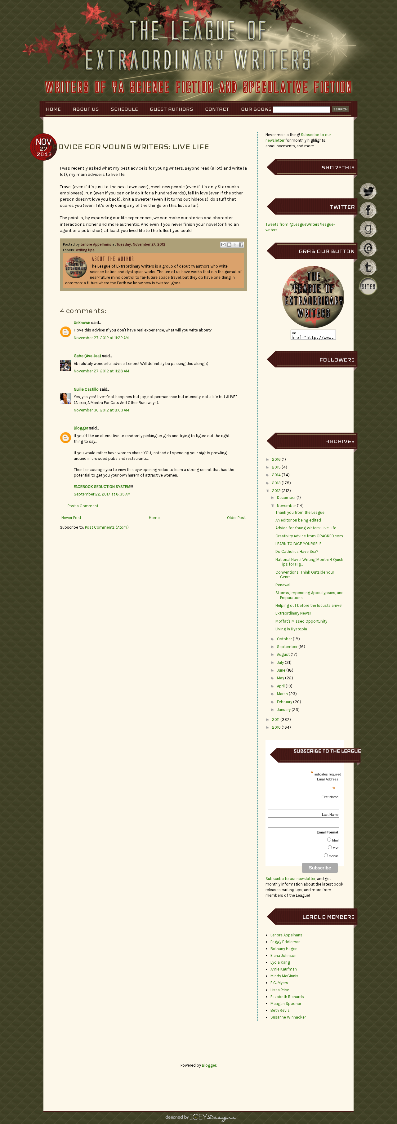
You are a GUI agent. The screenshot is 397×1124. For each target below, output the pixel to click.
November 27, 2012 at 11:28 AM (101, 371)
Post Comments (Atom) (107, 527)
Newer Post (71, 517)
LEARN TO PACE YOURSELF (298, 543)
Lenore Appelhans (96, 244)
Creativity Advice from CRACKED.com (309, 536)
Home (53, 109)
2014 (276, 475)
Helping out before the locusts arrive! (308, 605)
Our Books (256, 109)
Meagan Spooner (285, 1003)
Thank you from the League (299, 512)
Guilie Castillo (86, 389)
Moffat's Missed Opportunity (301, 621)
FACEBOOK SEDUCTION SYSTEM (102, 486)
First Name (330, 797)
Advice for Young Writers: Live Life (305, 528)
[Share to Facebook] (241, 245)
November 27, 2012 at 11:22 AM (101, 337)
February (284, 702)
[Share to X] (235, 245)
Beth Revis (280, 1010)
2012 (276, 490)
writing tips (85, 250)
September (287, 646)
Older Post (236, 517)
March (282, 693)
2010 (276, 727)
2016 (276, 459)
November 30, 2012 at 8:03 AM (101, 410)
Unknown (82, 322)
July (280, 662)
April (281, 686)
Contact (217, 109)
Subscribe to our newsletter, (291, 878)
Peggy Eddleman (285, 942)
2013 (276, 483)
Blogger (81, 428)
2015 (276, 467)
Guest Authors (171, 109)
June (281, 670)
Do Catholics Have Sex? (297, 551)
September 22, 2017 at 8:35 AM (102, 494)
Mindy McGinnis (284, 976)
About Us (86, 109)
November (286, 505)
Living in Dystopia (291, 629)
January (284, 709)
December (286, 497)
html (335, 840)
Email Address (327, 779)
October (284, 639)
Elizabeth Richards (287, 996)
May (280, 678)
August (283, 654)
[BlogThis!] (229, 245)
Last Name (330, 814)
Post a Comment (83, 506)
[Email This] (223, 245)
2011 (275, 719)
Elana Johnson (283, 955)
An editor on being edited (298, 520)
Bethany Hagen (283, 948)
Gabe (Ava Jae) (87, 355)
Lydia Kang (280, 962)
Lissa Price (279, 990)
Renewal (282, 585)
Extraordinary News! (293, 613)
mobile (333, 856)
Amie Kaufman (283, 969)
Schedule (124, 109)
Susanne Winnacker (288, 1017)
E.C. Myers (279, 982)
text (335, 848)
